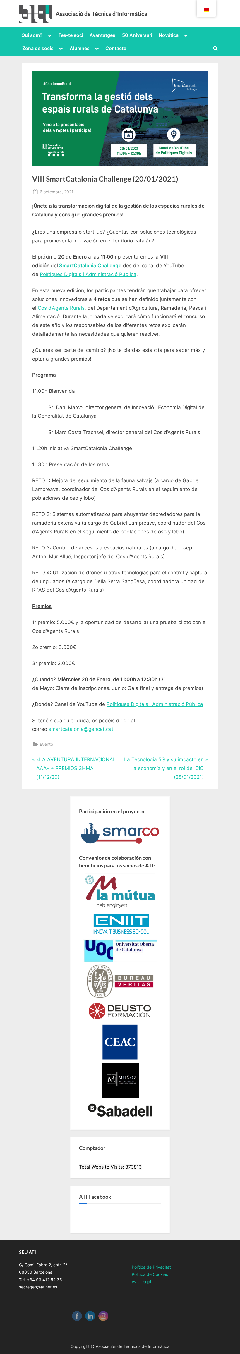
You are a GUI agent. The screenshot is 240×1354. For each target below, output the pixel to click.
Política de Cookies (150, 1274)
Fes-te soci (71, 35)
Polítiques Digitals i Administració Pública (88, 274)
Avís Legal (141, 1281)
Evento (46, 744)
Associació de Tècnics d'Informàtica (101, 13)
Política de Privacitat (151, 1267)
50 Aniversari (137, 35)
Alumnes (80, 48)
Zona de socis (38, 48)
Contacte (115, 48)
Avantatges (102, 35)
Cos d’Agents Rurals (61, 308)
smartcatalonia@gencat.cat (81, 729)
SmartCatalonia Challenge (90, 265)
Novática (169, 35)
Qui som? (31, 35)
